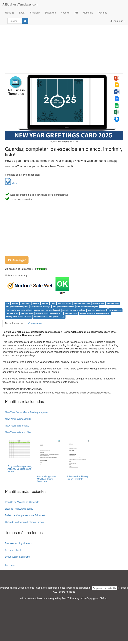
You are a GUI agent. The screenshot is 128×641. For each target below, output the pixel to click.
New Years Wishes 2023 (18, 418)
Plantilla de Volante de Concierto (22, 502)
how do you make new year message (49, 316)
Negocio (65, 12)
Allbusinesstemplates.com (34, 598)
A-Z (55, 591)
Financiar (35, 12)
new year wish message (40, 306)
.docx (14, 183)
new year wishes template (17, 306)
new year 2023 (116, 310)
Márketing (88, 12)
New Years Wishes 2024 (18, 425)
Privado (15, 303)
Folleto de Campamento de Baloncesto (25, 515)
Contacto (41, 587)
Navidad (35, 303)
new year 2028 (71, 313)
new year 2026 (42, 313)
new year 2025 (27, 313)
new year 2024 (12, 313)
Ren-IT (65, 598)
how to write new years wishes (19, 310)
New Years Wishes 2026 (18, 432)
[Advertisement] (64, 47)
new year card (113, 303)
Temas (122, 587)
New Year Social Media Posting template (26, 412)
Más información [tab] (14, 323)
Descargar (18, 260)
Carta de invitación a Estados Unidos (24, 522)
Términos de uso (56, 587)
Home (8, 12)
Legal (22, 12)
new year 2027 (56, 313)
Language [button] (118, 21)
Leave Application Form (17, 556)
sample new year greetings (73, 310)
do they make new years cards (18, 316)
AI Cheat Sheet (13, 550)
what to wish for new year (87, 306)
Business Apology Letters (18, 543)
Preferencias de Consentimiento (17, 587)
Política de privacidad (78, 587)
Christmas (25, 303)
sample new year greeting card (47, 310)
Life (7, 303)
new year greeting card (97, 310)
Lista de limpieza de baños (19, 508)
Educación (50, 12)
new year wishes (65, 303)
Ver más (102, 12)
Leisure (45, 303)
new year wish (98, 303)
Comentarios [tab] (35, 323)
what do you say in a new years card (95, 313)
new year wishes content (63, 306)
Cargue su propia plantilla (104, 588)
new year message (82, 303)
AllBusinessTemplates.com (20, 4)
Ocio (53, 303)
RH (76, 12)
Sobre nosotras (67, 591)
